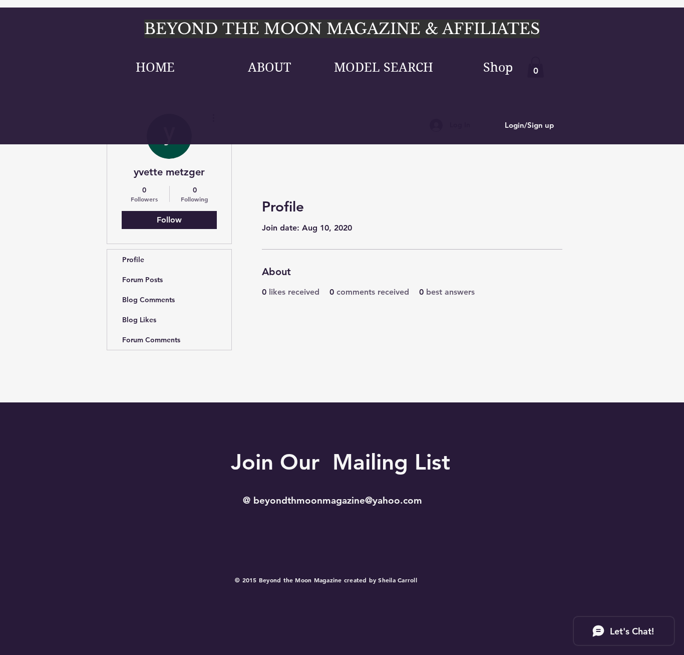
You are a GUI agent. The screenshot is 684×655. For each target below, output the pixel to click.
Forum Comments (151, 339)
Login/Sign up (529, 125)
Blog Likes (139, 319)
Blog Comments (148, 299)
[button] (535, 67)
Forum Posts (142, 279)
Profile (133, 259)
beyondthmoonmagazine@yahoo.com (337, 500)
